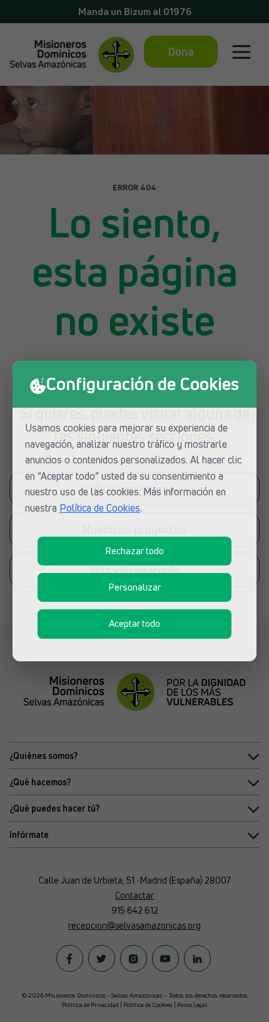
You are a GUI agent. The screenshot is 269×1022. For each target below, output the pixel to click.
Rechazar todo (134, 550)
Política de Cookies (99, 508)
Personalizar (134, 587)
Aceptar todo (134, 623)
